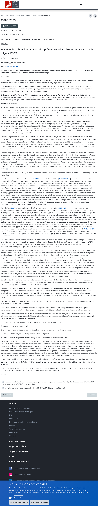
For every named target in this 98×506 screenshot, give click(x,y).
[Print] (90, 16)
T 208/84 (36, 179)
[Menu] (88, 4)
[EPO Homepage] (12, 5)
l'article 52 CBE (89, 229)
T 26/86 (13, 208)
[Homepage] (2, 16)
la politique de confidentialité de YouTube (74, 492)
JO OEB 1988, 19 (63, 208)
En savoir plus (18, 495)
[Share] (95, 16)
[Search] (81, 4)
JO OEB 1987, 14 (64, 179)
